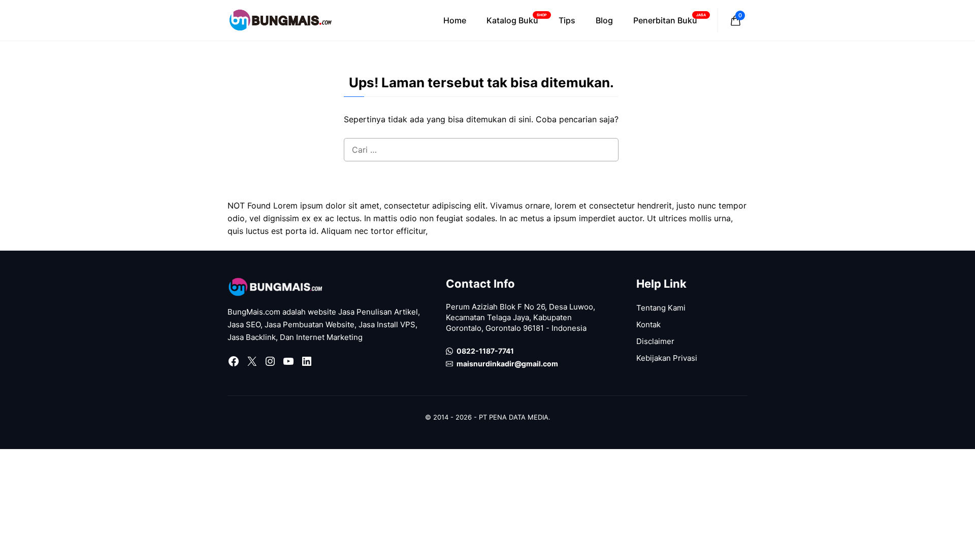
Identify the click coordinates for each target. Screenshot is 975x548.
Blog (604, 20)
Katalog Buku (516, 19)
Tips (567, 20)
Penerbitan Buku (669, 19)
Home (454, 20)
